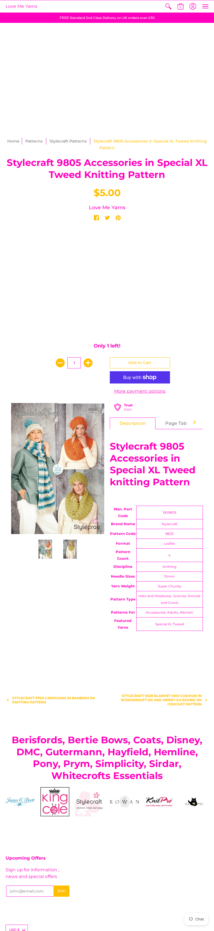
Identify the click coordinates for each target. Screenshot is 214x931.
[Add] (88, 362)
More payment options (140, 391)
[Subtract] (60, 362)
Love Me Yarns (21, 6)
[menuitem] (168, 6)
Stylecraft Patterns (68, 141)
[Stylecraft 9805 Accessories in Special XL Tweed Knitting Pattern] (45, 549)
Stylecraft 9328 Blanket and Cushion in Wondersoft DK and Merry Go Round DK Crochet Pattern (161, 700)
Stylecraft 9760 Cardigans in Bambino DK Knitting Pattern (53, 700)
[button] (168, 6)
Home (13, 141)
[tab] (132, 423)
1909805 (169, 512)
